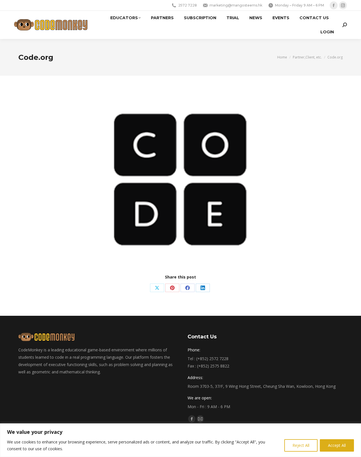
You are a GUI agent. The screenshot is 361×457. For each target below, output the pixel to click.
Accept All (337, 445)
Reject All (300, 445)
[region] (180, 440)
